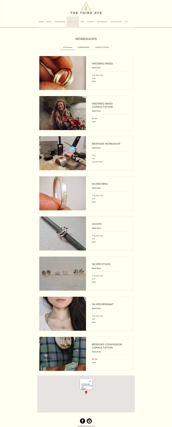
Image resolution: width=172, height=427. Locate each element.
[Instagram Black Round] (89, 421)
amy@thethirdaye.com (86, 426)
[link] (67, 47)
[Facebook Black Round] (82, 421)
